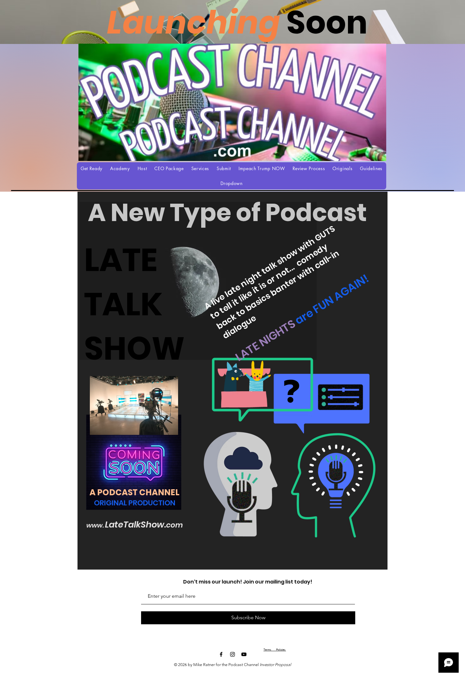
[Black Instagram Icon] (232, 654)
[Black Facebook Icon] (221, 654)
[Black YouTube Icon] (244, 654)
